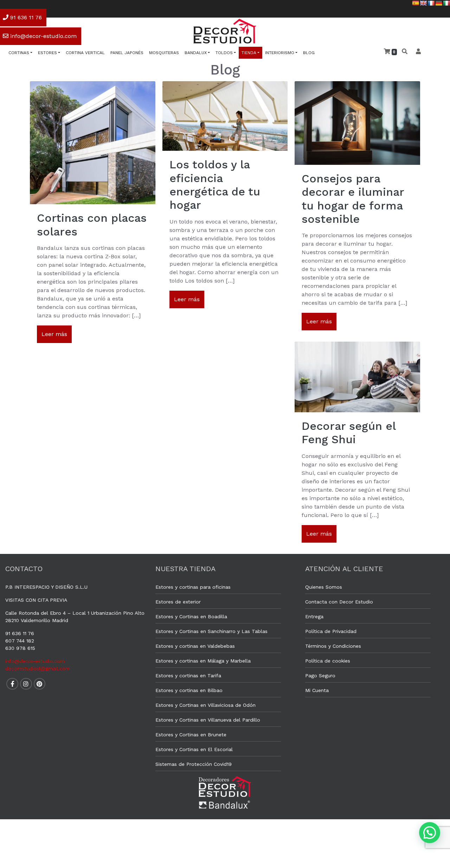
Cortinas (18, 52)
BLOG (309, 52)
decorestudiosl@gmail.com (37, 668)
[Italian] (446, 3)
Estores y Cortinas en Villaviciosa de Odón (205, 705)
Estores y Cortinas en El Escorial (194, 749)
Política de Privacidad (330, 631)
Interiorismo (279, 52)
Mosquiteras (164, 52)
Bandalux (196, 52)
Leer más (54, 334)
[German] (438, 3)
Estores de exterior (178, 602)
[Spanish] (415, 3)
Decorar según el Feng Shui (349, 432)
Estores (47, 52)
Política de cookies (327, 661)
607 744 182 (19, 641)
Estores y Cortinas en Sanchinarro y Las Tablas (211, 631)
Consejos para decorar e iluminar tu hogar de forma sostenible (353, 199)
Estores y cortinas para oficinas (193, 587)
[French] (431, 3)
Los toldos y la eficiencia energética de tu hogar (214, 185)
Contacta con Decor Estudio (339, 602)
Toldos (224, 52)
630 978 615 (20, 648)
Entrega (314, 616)
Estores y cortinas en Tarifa (188, 675)
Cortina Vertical (85, 52)
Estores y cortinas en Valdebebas (195, 646)
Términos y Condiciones (333, 646)
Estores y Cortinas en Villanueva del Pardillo (207, 720)
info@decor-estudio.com (35, 661)
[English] (423, 3)
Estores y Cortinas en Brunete (190, 734)
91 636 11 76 (19, 633)
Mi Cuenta (317, 690)
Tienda (249, 52)
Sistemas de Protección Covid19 (193, 764)
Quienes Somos (323, 587)
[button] (429, 832)
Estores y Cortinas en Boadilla (191, 616)
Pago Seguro (320, 675)
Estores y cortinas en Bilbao (189, 690)
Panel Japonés (126, 52)
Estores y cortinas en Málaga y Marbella (203, 661)
